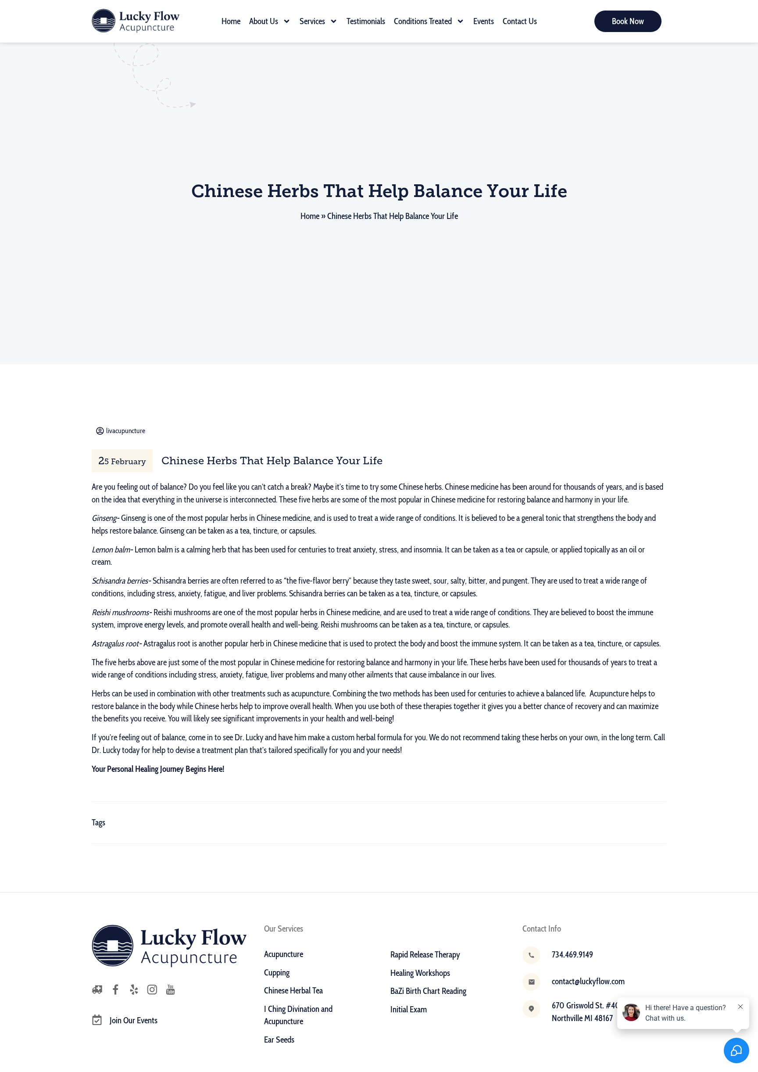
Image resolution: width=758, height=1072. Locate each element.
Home (231, 21)
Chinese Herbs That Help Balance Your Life (272, 460)
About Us (263, 21)
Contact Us (520, 21)
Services (312, 21)
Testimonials (366, 21)
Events (483, 21)
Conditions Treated (423, 21)
